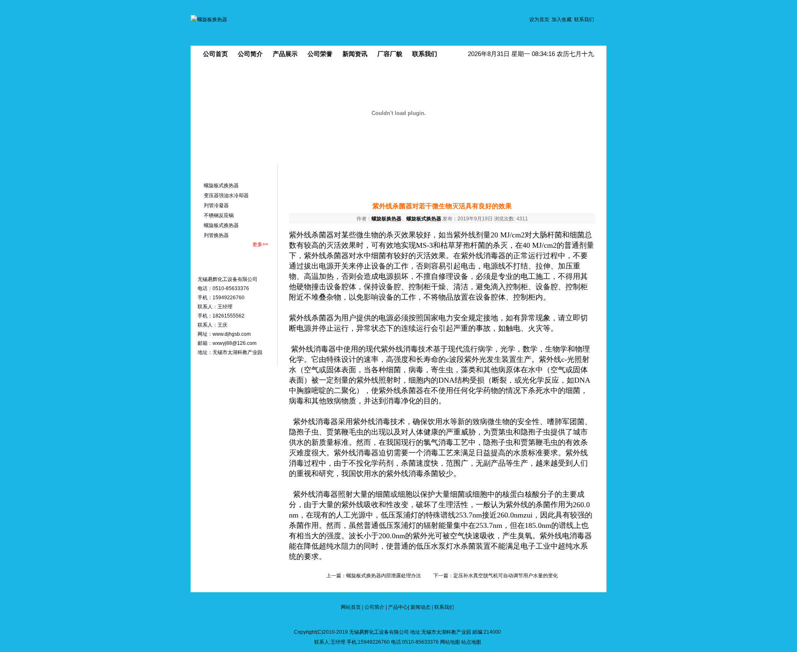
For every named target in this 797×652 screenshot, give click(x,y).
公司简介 (250, 53)
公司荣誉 (320, 53)
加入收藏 (562, 19)
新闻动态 (420, 607)
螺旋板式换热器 (221, 185)
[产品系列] (234, 172)
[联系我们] (234, 266)
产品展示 (285, 53)
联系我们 (584, 19)
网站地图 (450, 642)
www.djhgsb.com (232, 334)
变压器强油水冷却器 (226, 195)
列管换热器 (216, 235)
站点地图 (471, 642)
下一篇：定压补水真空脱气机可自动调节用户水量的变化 (495, 576)
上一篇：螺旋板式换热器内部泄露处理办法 (373, 576)
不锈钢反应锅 (219, 215)
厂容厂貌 (389, 53)
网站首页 (351, 607)
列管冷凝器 (216, 205)
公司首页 (215, 53)
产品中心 (398, 607)
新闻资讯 (354, 53)
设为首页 (539, 19)
